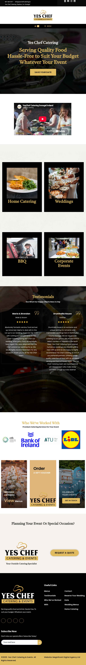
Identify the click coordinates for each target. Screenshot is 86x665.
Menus (19, 501)
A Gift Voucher (41, 472)
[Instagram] (21, 620)
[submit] (40, 642)
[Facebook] (3, 620)
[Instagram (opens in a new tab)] (71, 1)
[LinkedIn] (15, 620)
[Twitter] (9, 620)
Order (39, 468)
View (9, 500)
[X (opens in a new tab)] (65, 1)
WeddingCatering (9, 493)
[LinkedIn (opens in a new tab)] (74, 1)
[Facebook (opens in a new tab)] (68, 1)
